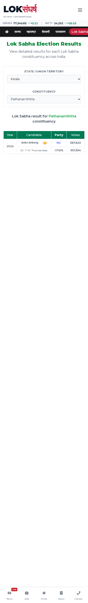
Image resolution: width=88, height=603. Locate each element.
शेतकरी (46, 32)
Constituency (44, 91)
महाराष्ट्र (31, 32)
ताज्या (18, 32)
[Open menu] (80, 10)
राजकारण (61, 32)
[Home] (7, 32)
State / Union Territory (44, 71)
